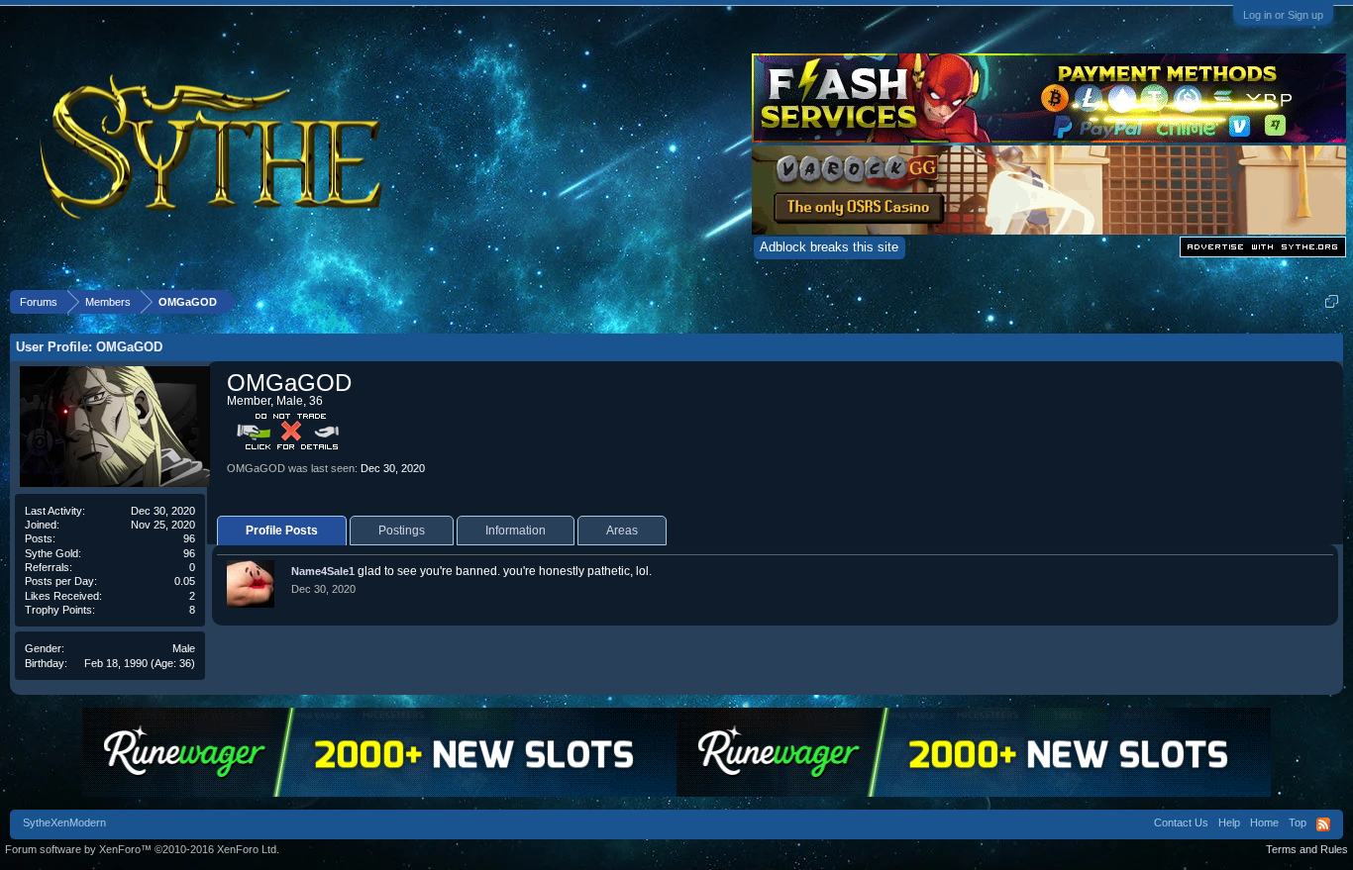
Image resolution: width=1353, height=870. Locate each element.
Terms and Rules (1307, 849)
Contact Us (1181, 822)
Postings (401, 530)
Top (1297, 822)
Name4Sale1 (323, 571)
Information (515, 530)
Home (1264, 822)
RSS (1323, 824)
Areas (622, 530)
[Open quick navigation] (1331, 301)
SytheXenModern (64, 822)
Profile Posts (282, 530)
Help (1229, 822)
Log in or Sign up (1283, 15)
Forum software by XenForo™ (142, 849)
